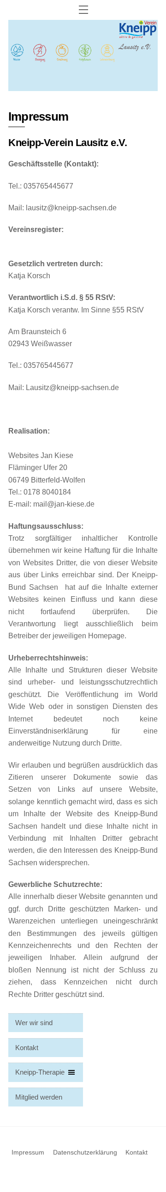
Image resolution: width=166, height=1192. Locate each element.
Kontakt (26, 1047)
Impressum (28, 1152)
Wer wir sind (34, 1023)
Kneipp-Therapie (40, 1072)
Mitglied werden (38, 1097)
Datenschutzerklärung (85, 1152)
